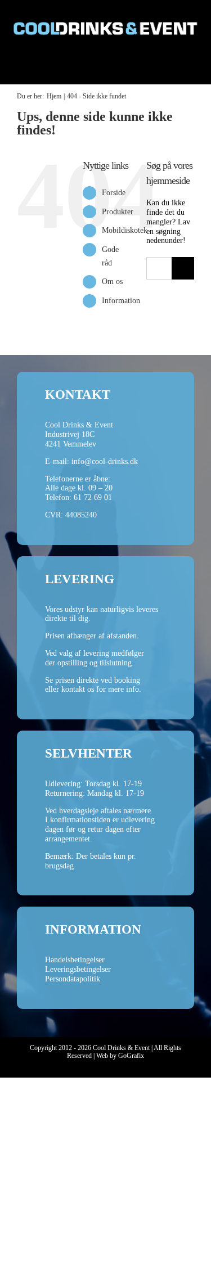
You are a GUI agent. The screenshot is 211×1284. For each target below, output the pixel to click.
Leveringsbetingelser (78, 969)
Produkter (117, 212)
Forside (113, 192)
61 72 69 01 (93, 497)
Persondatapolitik (72, 979)
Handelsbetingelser (75, 960)
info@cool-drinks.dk (104, 461)
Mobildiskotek (124, 230)
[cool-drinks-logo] (105, 12)
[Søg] (158, 66)
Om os (112, 281)
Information (121, 300)
